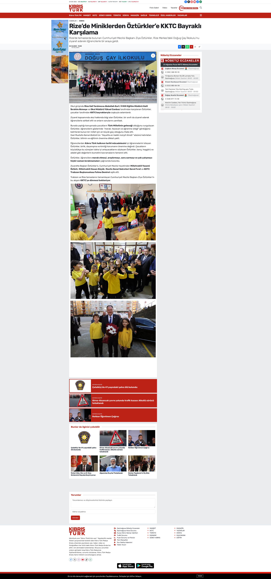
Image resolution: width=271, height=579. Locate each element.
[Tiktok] (86, 559)
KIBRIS (81, 21)
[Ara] (201, 7)
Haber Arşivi (121, 545)
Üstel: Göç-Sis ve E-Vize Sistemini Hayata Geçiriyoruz (83, 474)
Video (164, 8)
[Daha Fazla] (191, 47)
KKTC (95, 15)
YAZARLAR (182, 15)
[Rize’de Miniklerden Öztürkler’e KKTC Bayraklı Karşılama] (113, 77)
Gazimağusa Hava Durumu (126, 531)
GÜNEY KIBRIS (105, 15)
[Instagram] (78, 559)
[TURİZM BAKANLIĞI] (59, 51)
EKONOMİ (153, 535)
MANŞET (87, 15)
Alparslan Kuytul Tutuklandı (111, 473)
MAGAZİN (135, 15)
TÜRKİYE (117, 15)
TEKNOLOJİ (154, 15)
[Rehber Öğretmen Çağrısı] (141, 438)
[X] (75, 559)
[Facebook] (71, 559)
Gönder (75, 518)
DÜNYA (126, 15)
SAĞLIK (144, 15)
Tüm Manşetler (122, 540)
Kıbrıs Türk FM (75, 15)
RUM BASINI (181, 535)
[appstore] (126, 566)
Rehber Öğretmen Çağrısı (138, 448)
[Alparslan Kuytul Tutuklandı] (113, 463)
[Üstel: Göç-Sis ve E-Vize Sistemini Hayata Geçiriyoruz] (84, 463)
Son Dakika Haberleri (124, 542)
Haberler (73, 21)
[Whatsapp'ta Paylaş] (187, 47)
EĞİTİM (179, 538)
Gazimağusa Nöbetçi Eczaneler (128, 528)
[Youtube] (82, 559)
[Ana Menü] (201, 15)
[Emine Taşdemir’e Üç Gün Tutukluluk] (141, 463)
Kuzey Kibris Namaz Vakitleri (127, 533)
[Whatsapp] (90, 559)
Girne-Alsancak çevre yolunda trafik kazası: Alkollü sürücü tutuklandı (112, 450)
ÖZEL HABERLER (168, 15)
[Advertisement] (113, 369)
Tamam (200, 576)
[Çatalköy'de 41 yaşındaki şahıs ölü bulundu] (84, 438)
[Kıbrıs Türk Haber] (76, 8)
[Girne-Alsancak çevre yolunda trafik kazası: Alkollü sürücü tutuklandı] (113, 438)
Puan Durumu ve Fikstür (126, 538)
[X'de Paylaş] (183, 47)
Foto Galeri (154, 8)
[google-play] (145, 566)
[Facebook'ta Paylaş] (179, 47)
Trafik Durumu (122, 535)
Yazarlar (174, 8)
